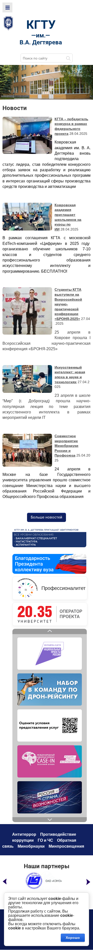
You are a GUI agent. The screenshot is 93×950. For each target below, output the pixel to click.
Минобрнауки (31, 846)
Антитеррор (24, 834)
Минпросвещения (66, 846)
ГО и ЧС (45, 840)
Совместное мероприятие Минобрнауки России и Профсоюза (66, 445)
